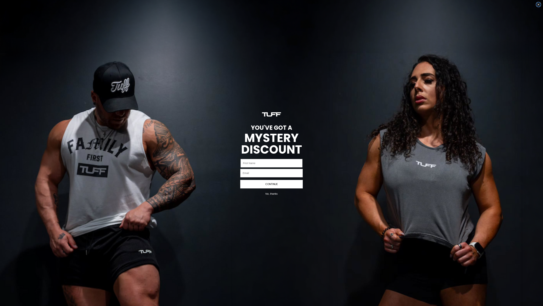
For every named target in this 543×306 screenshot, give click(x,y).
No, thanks (271, 193)
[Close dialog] (538, 4)
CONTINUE (271, 184)
